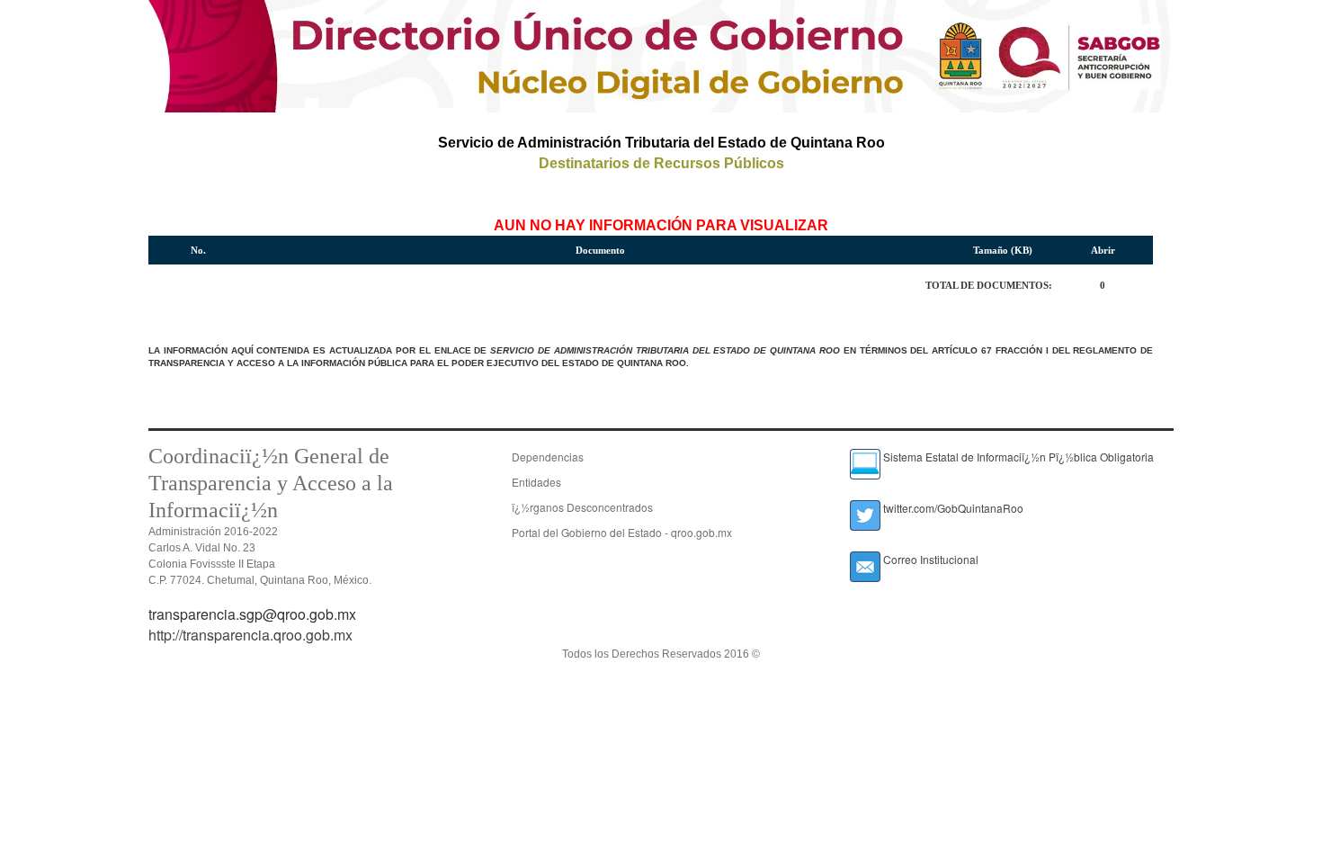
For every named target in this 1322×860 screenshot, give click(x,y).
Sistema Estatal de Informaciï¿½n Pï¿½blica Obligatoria (1017, 456)
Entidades (536, 481)
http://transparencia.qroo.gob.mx (250, 634)
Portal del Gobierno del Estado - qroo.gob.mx (622, 532)
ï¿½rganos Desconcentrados (582, 507)
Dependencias (548, 456)
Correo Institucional (929, 559)
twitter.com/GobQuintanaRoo (951, 507)
